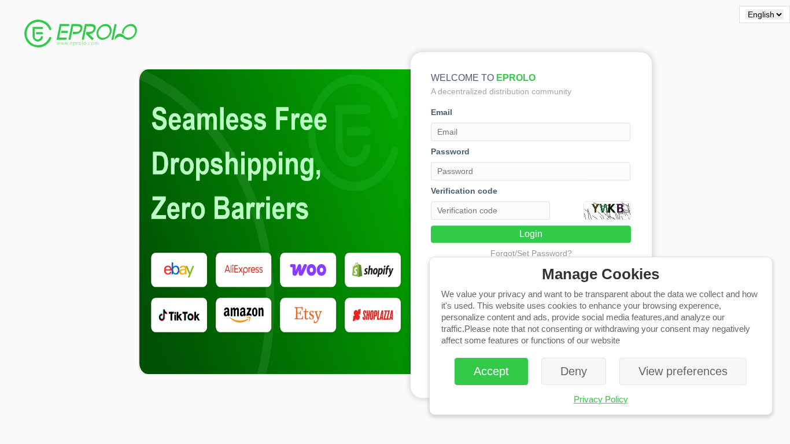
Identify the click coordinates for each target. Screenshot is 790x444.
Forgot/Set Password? (531, 253)
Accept (491, 371)
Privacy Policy (601, 399)
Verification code (464, 190)
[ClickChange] (607, 210)
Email (441, 112)
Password (450, 151)
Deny (573, 371)
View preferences (683, 371)
